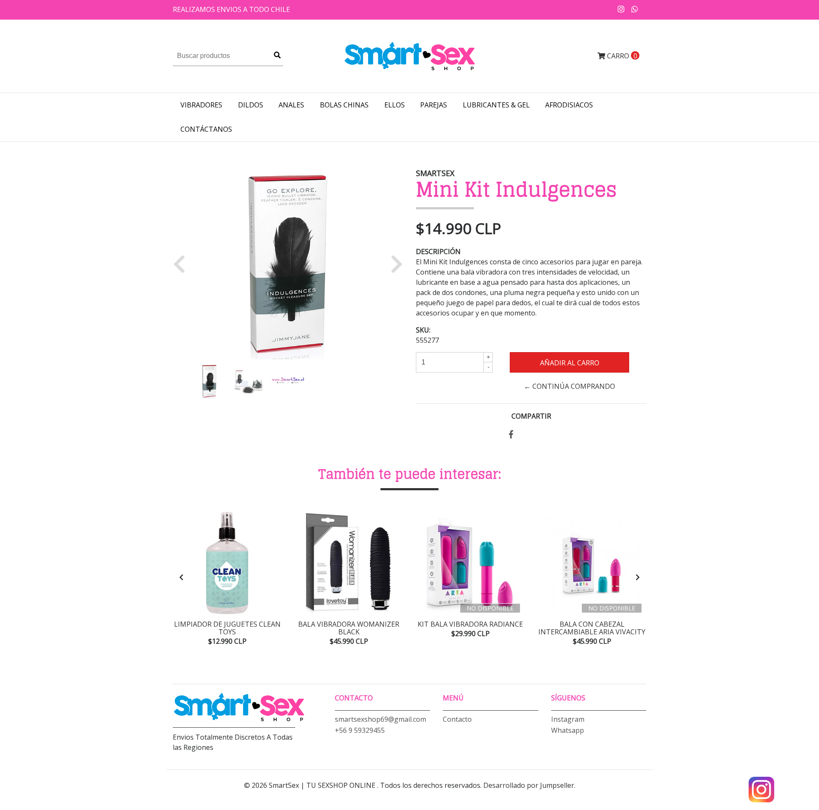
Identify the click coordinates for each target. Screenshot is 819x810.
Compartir (531, 416)
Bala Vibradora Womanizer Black (348, 627)
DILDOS (250, 105)
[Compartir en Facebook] (511, 435)
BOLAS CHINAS (344, 105)
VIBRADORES (201, 105)
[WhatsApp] (635, 9)
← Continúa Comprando (569, 386)
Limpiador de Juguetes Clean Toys (227, 627)
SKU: (423, 330)
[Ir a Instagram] (621, 9)
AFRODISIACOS (569, 105)
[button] (182, 263)
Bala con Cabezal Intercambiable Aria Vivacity (591, 627)
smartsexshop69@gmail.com (380, 719)
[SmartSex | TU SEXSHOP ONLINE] (409, 55)
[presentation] (181, 577)
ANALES (291, 105)
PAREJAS (433, 105)
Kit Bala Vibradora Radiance (470, 624)
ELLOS (394, 105)
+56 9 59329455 (360, 730)
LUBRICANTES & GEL (496, 105)
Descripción (438, 251)
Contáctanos (206, 129)
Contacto (457, 719)
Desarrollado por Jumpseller (528, 785)
